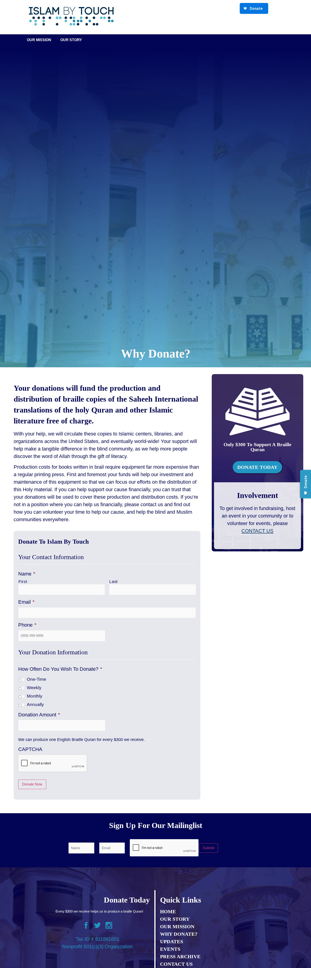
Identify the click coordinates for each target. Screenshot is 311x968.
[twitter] (97, 926)
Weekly (34, 687)
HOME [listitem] (168, 911)
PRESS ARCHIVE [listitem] (180, 956)
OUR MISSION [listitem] (177, 926)
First (22, 582)
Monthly (34, 696)
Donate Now (32, 784)
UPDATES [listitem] (171, 941)
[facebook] (86, 926)
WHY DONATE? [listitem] (178, 934)
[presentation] (52, 763)
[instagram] (109, 926)
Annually (35, 704)
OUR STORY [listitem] (175, 919)
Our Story (71, 40)
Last (113, 582)
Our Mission (39, 40)
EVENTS (170, 949)
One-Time (36, 679)
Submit (208, 848)
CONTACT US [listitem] (176, 964)
